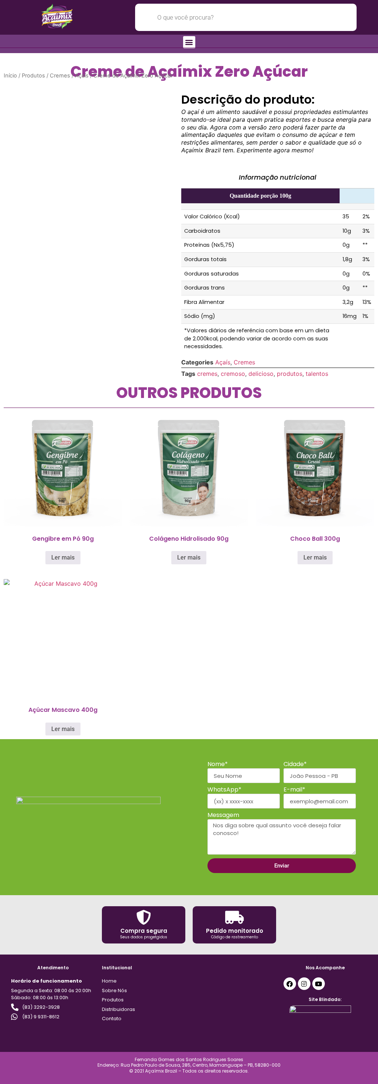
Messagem (223, 815)
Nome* (217, 764)
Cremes (60, 75)
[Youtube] (318, 983)
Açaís (82, 75)
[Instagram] (304, 983)
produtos (289, 373)
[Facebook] (290, 983)
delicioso (261, 373)
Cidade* (295, 764)
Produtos (33, 75)
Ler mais (63, 557)
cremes (207, 373)
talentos (317, 373)
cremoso (233, 373)
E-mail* (294, 790)
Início (10, 75)
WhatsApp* (224, 790)
